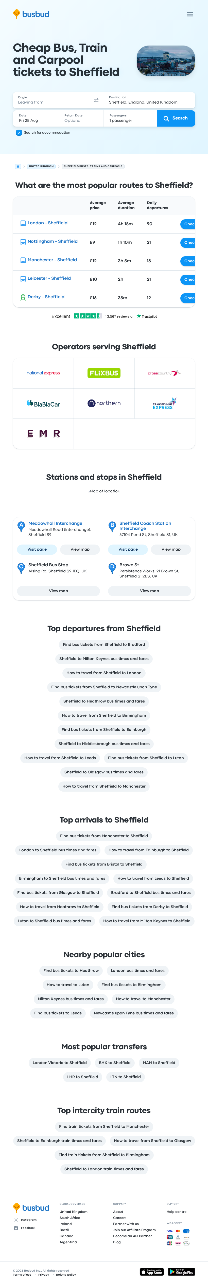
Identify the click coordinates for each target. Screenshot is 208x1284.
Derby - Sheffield (46, 297)
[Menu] (190, 14)
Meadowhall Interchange (55, 524)
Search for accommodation (47, 132)
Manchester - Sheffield (52, 260)
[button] (96, 100)
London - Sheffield (47, 223)
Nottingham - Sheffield (53, 242)
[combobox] (51, 100)
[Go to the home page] (31, 14)
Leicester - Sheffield (49, 278)
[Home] (18, 166)
